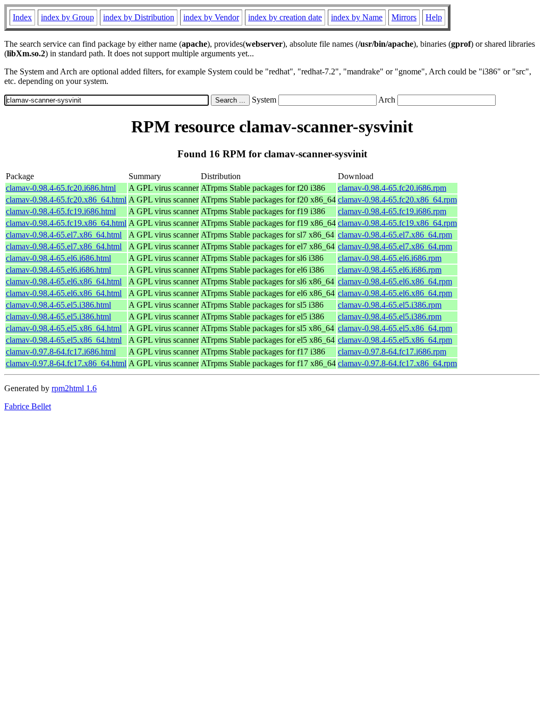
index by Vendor (211, 17)
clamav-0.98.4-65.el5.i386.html (58, 304)
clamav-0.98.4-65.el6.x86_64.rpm (395, 281)
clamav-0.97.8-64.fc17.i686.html (61, 351)
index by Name (356, 17)
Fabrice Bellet (27, 406)
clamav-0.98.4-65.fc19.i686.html (61, 211)
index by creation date (285, 17)
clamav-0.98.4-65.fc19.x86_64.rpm (397, 222)
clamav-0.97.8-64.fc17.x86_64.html (66, 363)
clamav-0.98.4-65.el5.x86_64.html (64, 328)
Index (22, 17)
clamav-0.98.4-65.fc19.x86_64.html (66, 222)
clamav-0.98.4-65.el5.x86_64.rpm (395, 328)
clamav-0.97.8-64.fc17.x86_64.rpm (397, 363)
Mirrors (404, 17)
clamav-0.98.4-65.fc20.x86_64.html (66, 199)
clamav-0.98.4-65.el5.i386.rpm (389, 304)
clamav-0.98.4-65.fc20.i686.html (61, 187)
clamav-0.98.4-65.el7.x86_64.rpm (395, 234)
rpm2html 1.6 (74, 388)
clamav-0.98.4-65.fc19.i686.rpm (392, 211)
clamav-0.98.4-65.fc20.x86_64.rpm (397, 199)
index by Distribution (138, 17)
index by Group (67, 17)
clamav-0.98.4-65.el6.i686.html (58, 258)
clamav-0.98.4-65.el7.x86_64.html (64, 234)
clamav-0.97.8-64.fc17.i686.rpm (392, 351)
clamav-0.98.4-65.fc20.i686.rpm (392, 187)
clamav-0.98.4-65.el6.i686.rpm (389, 258)
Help (434, 17)
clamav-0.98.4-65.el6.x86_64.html (64, 281)
